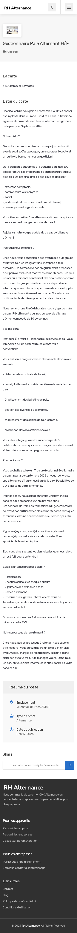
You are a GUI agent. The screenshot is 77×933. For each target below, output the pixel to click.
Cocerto (12, 51)
